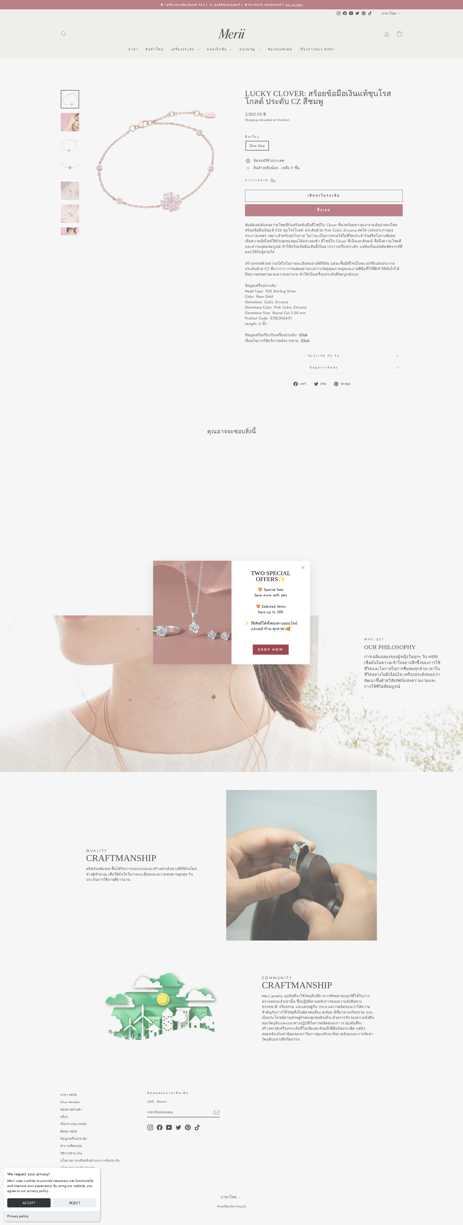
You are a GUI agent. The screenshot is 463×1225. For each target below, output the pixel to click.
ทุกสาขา (279, 629)
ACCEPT (28, 1202)
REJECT (74, 1202)
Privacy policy (17, 1216)
